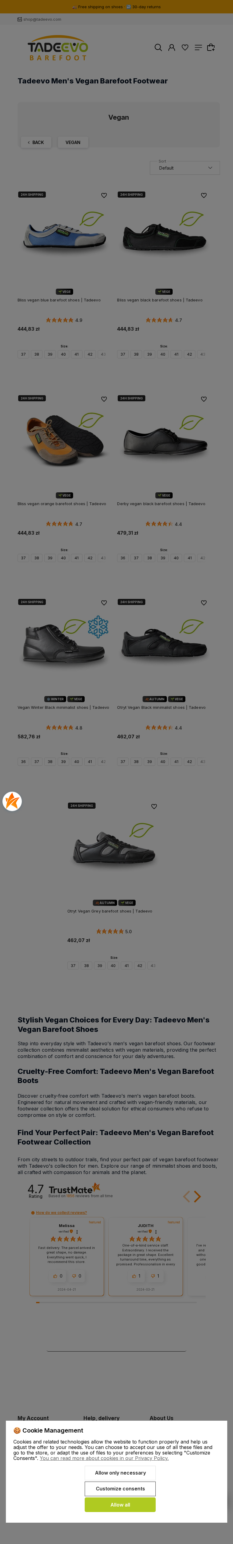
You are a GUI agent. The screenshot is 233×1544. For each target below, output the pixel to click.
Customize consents (120, 1489)
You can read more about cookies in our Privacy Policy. (104, 1458)
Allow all (120, 1505)
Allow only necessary (120, 1473)
